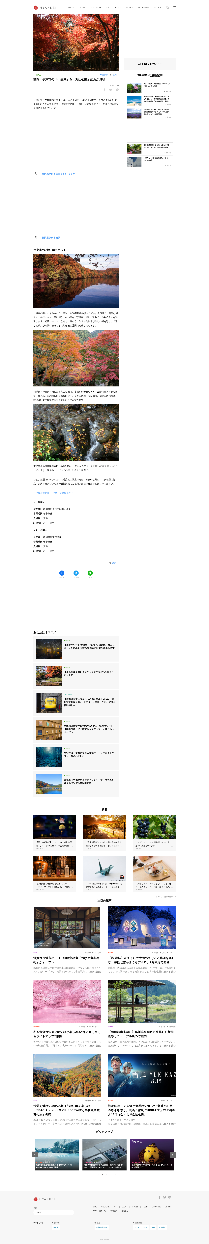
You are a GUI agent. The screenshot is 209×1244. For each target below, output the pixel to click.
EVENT (129, 8)
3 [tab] (102, 1174)
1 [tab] (93, 1174)
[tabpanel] (104, 1154)
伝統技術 (162, 1227)
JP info (157, 8)
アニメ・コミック (140, 1227)
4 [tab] (106, 1174)
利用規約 (113, 1211)
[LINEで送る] (117, 90)
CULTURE (97, 8)
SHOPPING (143, 8)
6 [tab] (115, 1174)
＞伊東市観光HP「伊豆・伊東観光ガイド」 (55, 493)
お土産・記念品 (101, 1227)
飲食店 (55, 1227)
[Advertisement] (76, 602)
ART (108, 8)
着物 (153, 1227)
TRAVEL (83, 8)
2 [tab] (98, 1174)
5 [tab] (110, 1174)
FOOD (118, 8)
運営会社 (125, 1211)
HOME (71, 8)
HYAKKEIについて (99, 1211)
